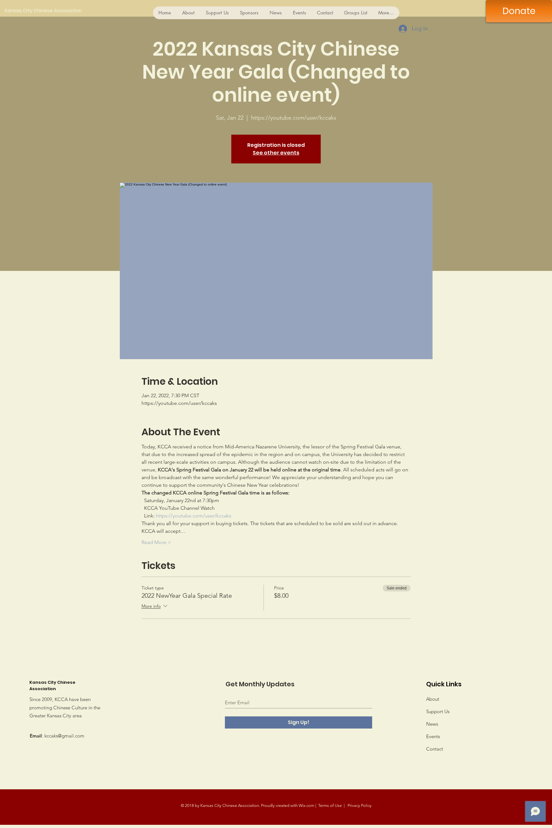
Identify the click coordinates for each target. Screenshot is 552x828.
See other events (276, 152)
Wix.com (306, 805)
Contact (434, 749)
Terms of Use (330, 805)
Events (433, 736)
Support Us (437, 711)
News (432, 724)
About (432, 699)
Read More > (156, 542)
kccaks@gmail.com (64, 736)
